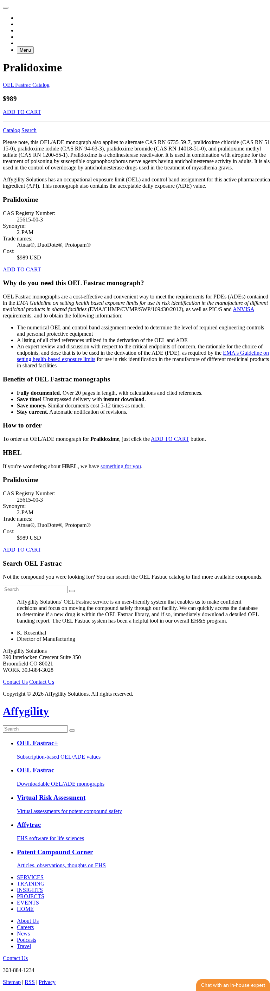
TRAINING (31, 884)
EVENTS (28, 903)
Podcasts (26, 940)
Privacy (47, 982)
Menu (25, 50)
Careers (25, 927)
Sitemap (12, 982)
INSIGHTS (30, 890)
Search (29, 130)
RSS (30, 982)
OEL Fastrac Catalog (26, 85)
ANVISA (243, 309)
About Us (28, 921)
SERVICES (30, 877)
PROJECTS (30, 896)
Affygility (26, 711)
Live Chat (233, 985)
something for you (121, 466)
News (23, 934)
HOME (25, 909)
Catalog (11, 130)
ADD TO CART (22, 112)
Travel (24, 946)
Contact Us (15, 682)
